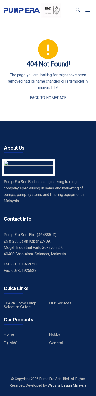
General (56, 343)
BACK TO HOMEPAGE (48, 97)
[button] (87, 10)
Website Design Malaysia (67, 385)
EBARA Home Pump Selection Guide (20, 305)
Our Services (60, 303)
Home (9, 334)
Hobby (54, 334)
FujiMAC (10, 343)
